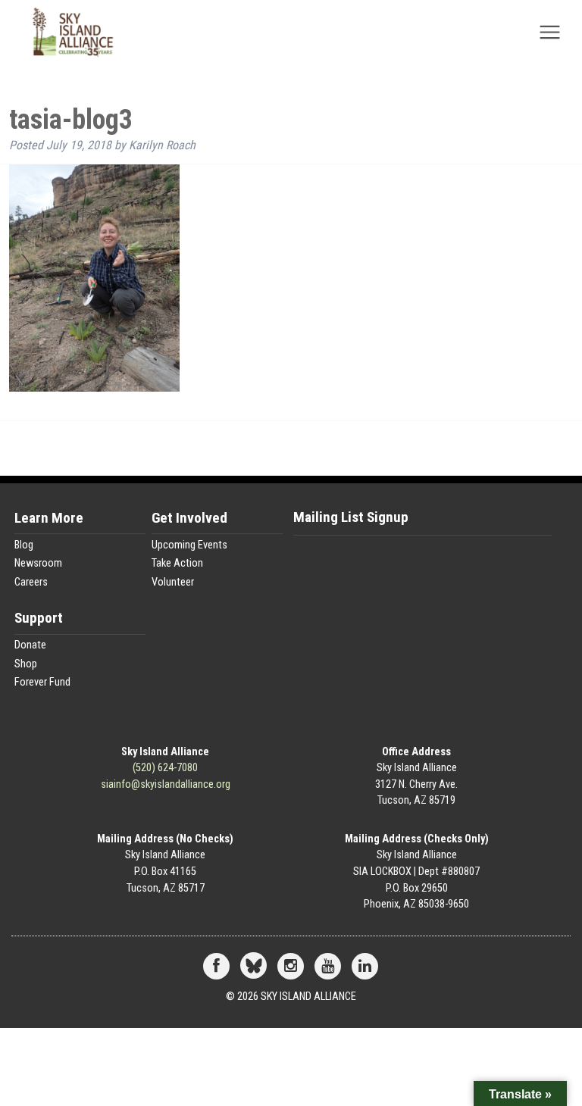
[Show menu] (550, 37)
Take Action (177, 563)
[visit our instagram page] (291, 967)
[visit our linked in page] (365, 967)
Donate (30, 645)
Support (38, 618)
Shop (25, 664)
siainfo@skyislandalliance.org (165, 784)
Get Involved (189, 518)
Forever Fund (42, 682)
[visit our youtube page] (328, 967)
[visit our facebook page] (216, 967)
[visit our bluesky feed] (253, 967)
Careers (31, 582)
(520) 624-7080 (165, 767)
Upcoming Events (189, 545)
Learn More (48, 518)
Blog (23, 545)
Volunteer (173, 582)
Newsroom (38, 563)
